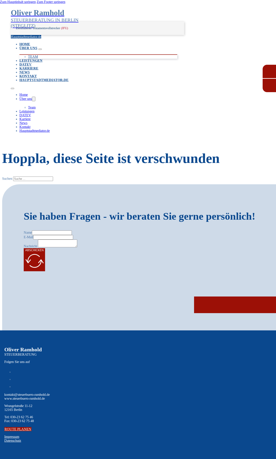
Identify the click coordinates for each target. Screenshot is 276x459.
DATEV (25, 64)
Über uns (28, 48)
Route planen (18, 429)
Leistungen (30, 60)
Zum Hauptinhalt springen (18, 2)
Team (33, 56)
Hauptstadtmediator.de (26, 37)
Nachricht (30, 246)
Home (24, 44)
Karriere (28, 68)
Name (28, 232)
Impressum (11, 436)
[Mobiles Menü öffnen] (12, 88)
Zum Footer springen (51, 2)
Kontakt (28, 76)
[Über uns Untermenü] (40, 49)
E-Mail (28, 237)
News (24, 72)
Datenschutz (12, 440)
